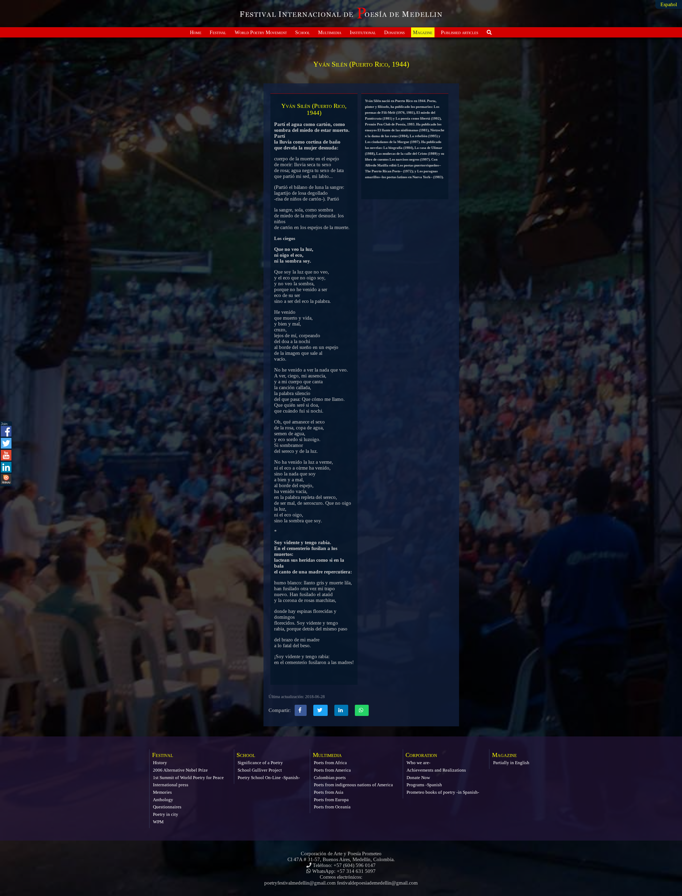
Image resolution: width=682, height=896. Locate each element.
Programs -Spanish (424, 784)
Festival (218, 32)
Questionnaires (167, 806)
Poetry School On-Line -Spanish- (269, 777)
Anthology (163, 799)
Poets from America (332, 770)
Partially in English (511, 762)
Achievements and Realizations (436, 770)
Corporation (421, 755)
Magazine (422, 32)
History (160, 762)
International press (170, 784)
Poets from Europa (331, 799)
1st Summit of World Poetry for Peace (188, 777)
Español (668, 4)
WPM (158, 821)
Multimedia (329, 32)
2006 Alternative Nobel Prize (180, 770)
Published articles (459, 32)
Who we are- (419, 762)
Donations (394, 32)
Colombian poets (330, 777)
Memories (162, 792)
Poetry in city (165, 814)
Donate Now (418, 777)
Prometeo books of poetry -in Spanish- (443, 792)
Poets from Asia (328, 792)
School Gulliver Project (260, 770)
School (302, 32)
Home (195, 32)
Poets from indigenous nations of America (353, 784)
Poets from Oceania (332, 806)
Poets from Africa (330, 762)
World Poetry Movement (261, 32)
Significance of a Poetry (260, 762)
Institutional (363, 32)
